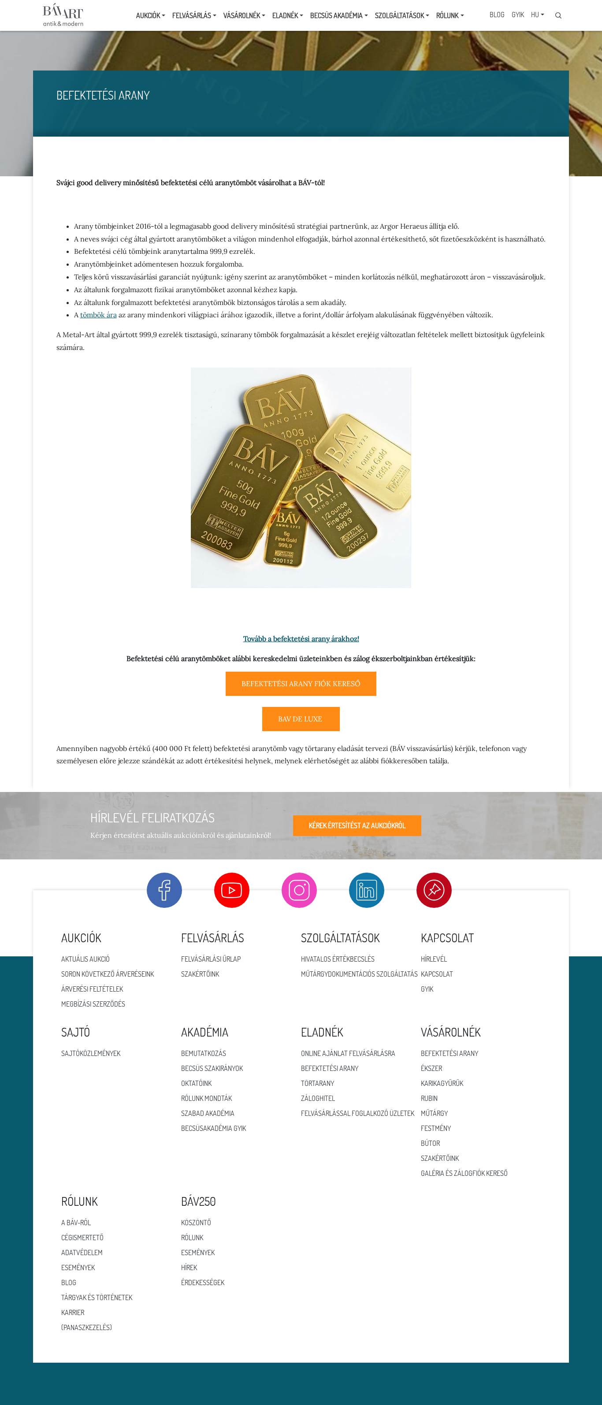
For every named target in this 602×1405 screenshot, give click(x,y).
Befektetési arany (329, 1068)
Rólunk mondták (206, 1098)
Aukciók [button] (148, 15)
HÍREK (189, 1267)
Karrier (72, 1312)
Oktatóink (196, 1083)
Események (78, 1267)
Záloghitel (318, 1098)
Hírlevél (434, 959)
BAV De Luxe (301, 718)
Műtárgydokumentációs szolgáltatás (359, 974)
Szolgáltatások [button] (399, 15)
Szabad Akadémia (207, 1113)
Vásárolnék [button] (241, 15)
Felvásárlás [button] (191, 15)
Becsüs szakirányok (212, 1068)
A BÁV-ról (76, 1222)
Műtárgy (434, 1113)
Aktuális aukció (85, 959)
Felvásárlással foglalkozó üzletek (357, 1113)
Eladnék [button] (285, 15)
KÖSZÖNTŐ (196, 1222)
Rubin (429, 1098)
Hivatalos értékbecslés (338, 959)
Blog (497, 14)
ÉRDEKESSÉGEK (202, 1282)
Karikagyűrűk (442, 1083)
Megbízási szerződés (93, 1004)
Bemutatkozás (203, 1053)
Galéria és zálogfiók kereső (464, 1173)
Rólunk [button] (447, 15)
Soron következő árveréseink (107, 974)
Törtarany (317, 1083)
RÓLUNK (192, 1237)
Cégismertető (82, 1237)
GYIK (518, 14)
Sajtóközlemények (90, 1053)
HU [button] (535, 14)
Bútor (430, 1143)
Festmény (436, 1128)
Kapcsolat (437, 974)
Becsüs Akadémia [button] (336, 15)
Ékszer (431, 1068)
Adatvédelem (82, 1252)
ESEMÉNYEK (198, 1252)
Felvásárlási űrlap (211, 959)
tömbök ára (98, 314)
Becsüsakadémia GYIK (213, 1128)
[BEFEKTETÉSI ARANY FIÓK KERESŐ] (301, 693)
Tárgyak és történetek (96, 1297)
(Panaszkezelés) (86, 1327)
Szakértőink (200, 974)
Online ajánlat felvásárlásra (348, 1053)
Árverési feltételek (92, 989)
